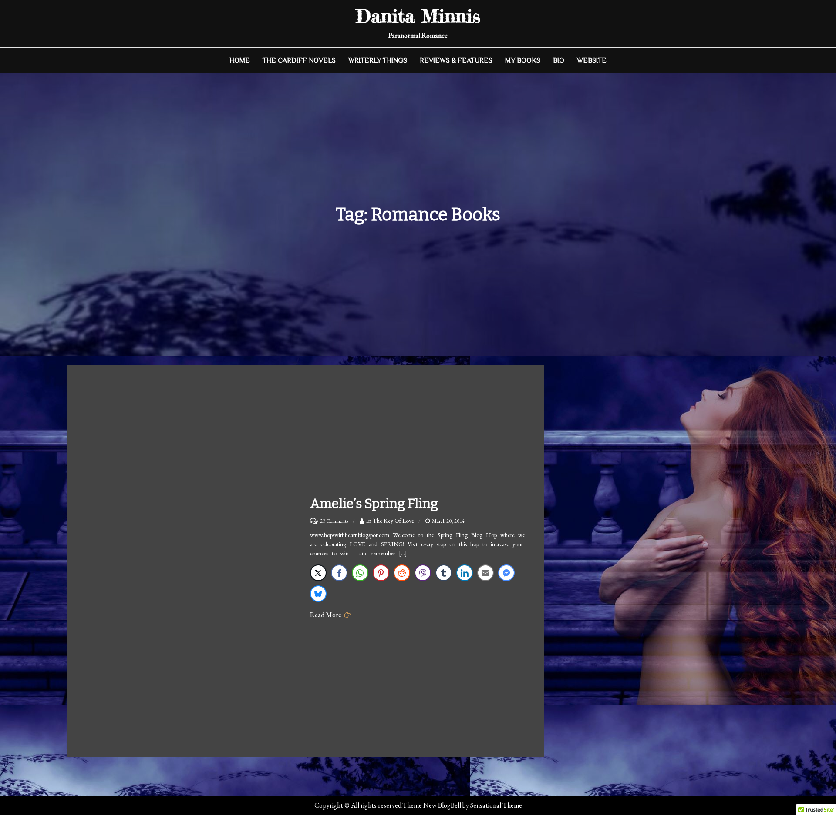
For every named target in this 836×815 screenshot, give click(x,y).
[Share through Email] (485, 572)
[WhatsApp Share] (360, 572)
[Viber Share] (423, 572)
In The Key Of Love (390, 520)
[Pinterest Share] (381, 572)
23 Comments (334, 521)
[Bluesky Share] (318, 593)
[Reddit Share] (402, 572)
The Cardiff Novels (299, 60)
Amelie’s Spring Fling (374, 503)
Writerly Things (377, 60)
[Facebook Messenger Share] (506, 572)
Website (592, 60)
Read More (325, 614)
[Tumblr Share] (443, 572)
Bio (558, 60)
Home (239, 60)
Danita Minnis (418, 16)
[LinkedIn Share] (464, 572)
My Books (522, 60)
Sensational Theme (496, 805)
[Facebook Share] (339, 572)
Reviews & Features (456, 60)
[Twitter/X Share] (318, 572)
